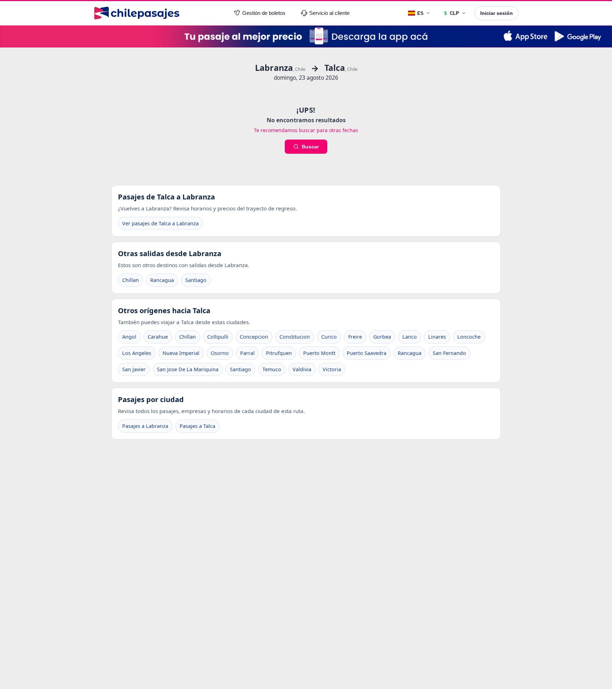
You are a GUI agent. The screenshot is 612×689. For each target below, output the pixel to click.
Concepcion (254, 336)
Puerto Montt (319, 353)
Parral (247, 353)
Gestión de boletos (263, 13)
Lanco (409, 336)
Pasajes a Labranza (145, 426)
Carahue (158, 336)
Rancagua (162, 280)
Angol (129, 336)
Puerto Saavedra (366, 353)
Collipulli (217, 336)
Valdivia (302, 369)
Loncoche (469, 336)
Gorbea (382, 336)
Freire (355, 336)
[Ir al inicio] (137, 13)
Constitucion (294, 336)
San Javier (134, 369)
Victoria (332, 369)
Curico (329, 336)
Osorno (220, 353)
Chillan (130, 280)
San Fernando (449, 353)
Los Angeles (136, 353)
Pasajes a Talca (197, 426)
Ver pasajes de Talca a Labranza (160, 223)
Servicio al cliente (329, 13)
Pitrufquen (279, 353)
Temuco (271, 369)
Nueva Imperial (181, 353)
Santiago (195, 280)
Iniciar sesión (496, 13)
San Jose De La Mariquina (188, 369)
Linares (437, 336)
